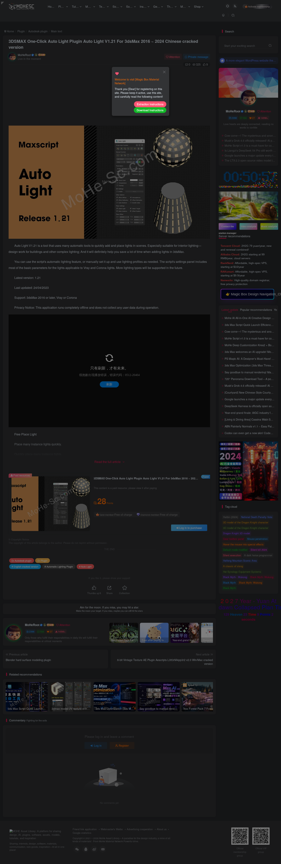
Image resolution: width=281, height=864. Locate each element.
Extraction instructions (150, 104)
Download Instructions (150, 110)
